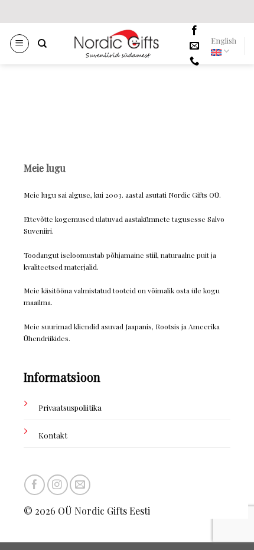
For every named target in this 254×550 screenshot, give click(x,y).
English (223, 40)
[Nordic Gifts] (117, 43)
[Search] (42, 43)
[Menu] (19, 43)
